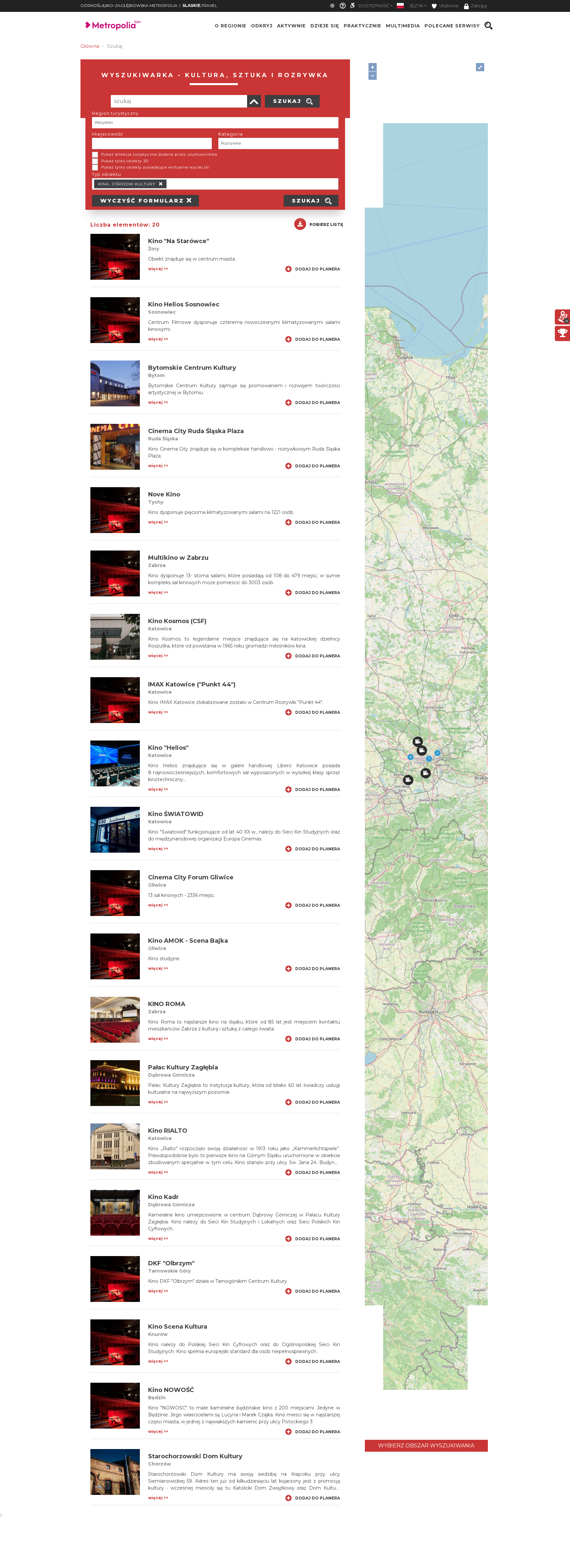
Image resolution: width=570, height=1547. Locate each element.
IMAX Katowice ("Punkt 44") (192, 684)
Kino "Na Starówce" (178, 241)
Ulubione (448, 5)
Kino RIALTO (167, 1130)
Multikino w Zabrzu (178, 557)
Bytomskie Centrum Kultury (192, 367)
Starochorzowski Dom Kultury (195, 1456)
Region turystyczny (115, 113)
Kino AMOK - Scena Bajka (188, 940)
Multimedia (403, 25)
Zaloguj (479, 5)
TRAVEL (199, 5)
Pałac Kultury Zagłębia (183, 1067)
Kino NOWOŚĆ (171, 1390)
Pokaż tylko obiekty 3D (124, 161)
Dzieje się (324, 25)
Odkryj (261, 25)
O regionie (230, 25)
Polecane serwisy (452, 25)
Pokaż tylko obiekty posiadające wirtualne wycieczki (155, 167)
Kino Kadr (163, 1197)
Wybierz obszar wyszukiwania (426, 1445)
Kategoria (230, 134)
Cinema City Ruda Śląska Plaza (196, 431)
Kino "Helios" (168, 747)
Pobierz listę (326, 224)
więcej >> (158, 268)
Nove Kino (164, 494)
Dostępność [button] (374, 5)
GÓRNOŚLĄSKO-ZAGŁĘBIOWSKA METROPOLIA (128, 5)
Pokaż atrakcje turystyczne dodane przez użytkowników (159, 154)
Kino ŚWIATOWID (176, 814)
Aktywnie (291, 25)
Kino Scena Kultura (177, 1326)
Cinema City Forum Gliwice (191, 877)
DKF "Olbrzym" (171, 1263)
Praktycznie (362, 25)
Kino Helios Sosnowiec (183, 304)
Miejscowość (107, 134)
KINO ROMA (166, 1004)
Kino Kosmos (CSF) (177, 621)
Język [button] (416, 5)
